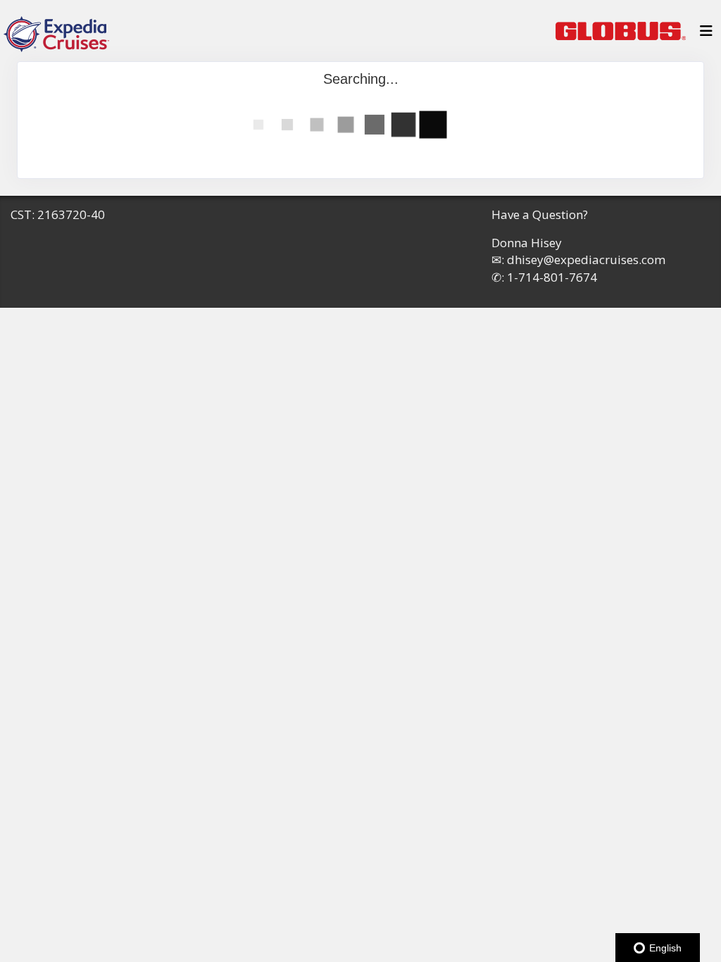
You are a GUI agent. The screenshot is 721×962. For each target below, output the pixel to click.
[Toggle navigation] (706, 34)
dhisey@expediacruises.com (586, 259)
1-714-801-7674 (552, 277)
